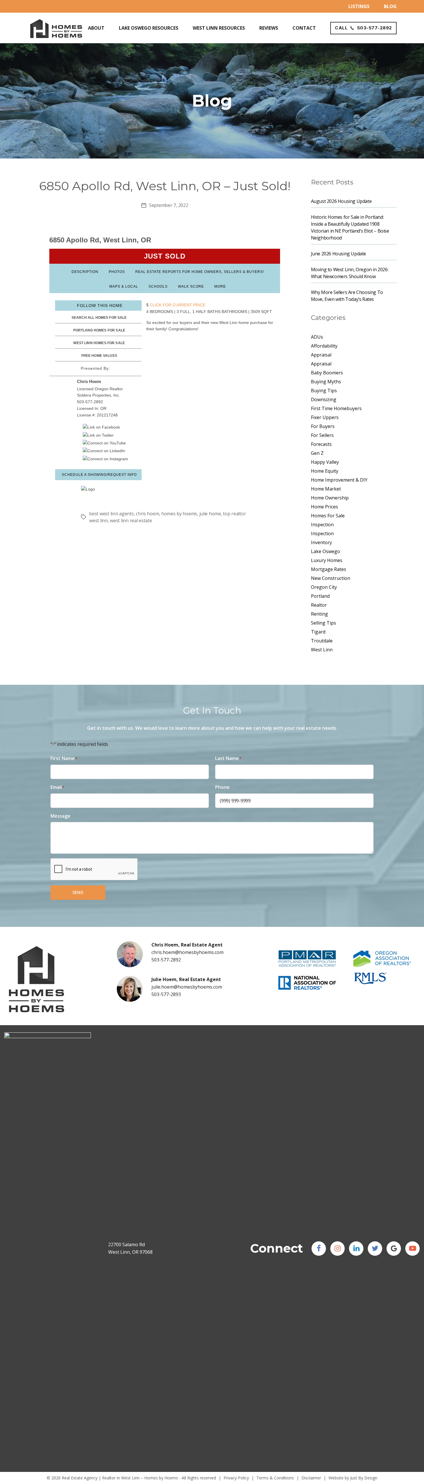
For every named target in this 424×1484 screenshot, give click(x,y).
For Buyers (323, 426)
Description (85, 272)
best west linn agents (111, 513)
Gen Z (317, 453)
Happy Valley (325, 462)
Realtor (319, 605)
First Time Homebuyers (336, 408)
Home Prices (324, 507)
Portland (320, 596)
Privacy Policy (236, 1478)
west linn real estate (131, 520)
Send (78, 892)
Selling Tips (323, 623)
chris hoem (147, 513)
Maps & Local (123, 286)
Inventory (321, 542)
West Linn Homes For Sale (99, 343)
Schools (158, 286)
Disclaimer (311, 1478)
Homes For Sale (328, 515)
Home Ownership (330, 498)
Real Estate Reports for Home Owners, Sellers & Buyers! (199, 272)
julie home (210, 513)
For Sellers (322, 435)
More (220, 286)
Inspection (322, 524)
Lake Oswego (325, 551)
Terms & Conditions (275, 1478)
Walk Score (191, 286)
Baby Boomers (327, 372)
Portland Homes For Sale (99, 330)
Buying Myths (326, 381)
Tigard (318, 632)
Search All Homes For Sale (99, 318)
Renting (319, 614)
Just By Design (363, 1478)
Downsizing (323, 399)
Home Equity (324, 471)
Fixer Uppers (325, 417)
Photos (117, 272)
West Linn (322, 649)
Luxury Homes (326, 560)
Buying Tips (324, 390)
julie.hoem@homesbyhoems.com (186, 987)
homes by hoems (179, 513)
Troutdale (322, 641)
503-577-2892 (166, 960)
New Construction (330, 578)
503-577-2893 (166, 994)
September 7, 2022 (168, 205)
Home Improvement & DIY (339, 480)
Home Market (326, 489)
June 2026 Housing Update (338, 253)
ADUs (317, 337)
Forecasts (321, 444)
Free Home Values (99, 356)
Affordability (324, 346)
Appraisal (321, 355)
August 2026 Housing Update (341, 201)
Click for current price (177, 305)
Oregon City (324, 587)
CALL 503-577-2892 (363, 28)
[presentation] (94, 869)
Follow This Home (100, 305)
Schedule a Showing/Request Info (99, 475)
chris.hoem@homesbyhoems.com (187, 952)
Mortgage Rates (328, 569)
